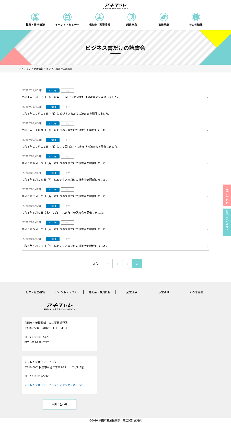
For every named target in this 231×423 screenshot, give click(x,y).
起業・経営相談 (35, 292)
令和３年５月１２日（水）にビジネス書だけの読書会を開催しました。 (65, 229)
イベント (53, 90)
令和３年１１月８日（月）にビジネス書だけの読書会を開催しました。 (65, 130)
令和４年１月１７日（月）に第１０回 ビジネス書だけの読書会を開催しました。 (71, 97)
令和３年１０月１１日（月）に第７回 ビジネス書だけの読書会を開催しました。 (71, 146)
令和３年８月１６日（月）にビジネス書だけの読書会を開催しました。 (65, 179)
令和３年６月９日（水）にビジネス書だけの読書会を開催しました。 (64, 212)
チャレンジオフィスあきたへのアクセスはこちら (54, 385)
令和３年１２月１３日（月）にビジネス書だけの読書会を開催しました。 (66, 113)
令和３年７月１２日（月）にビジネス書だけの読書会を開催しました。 (65, 196)
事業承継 (163, 292)
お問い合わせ (59, 404)
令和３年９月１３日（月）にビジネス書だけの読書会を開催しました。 (65, 163)
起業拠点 (131, 292)
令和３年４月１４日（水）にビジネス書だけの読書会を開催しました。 (65, 246)
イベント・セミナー (67, 292)
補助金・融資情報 (99, 292)
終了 (68, 90)
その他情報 (196, 292)
